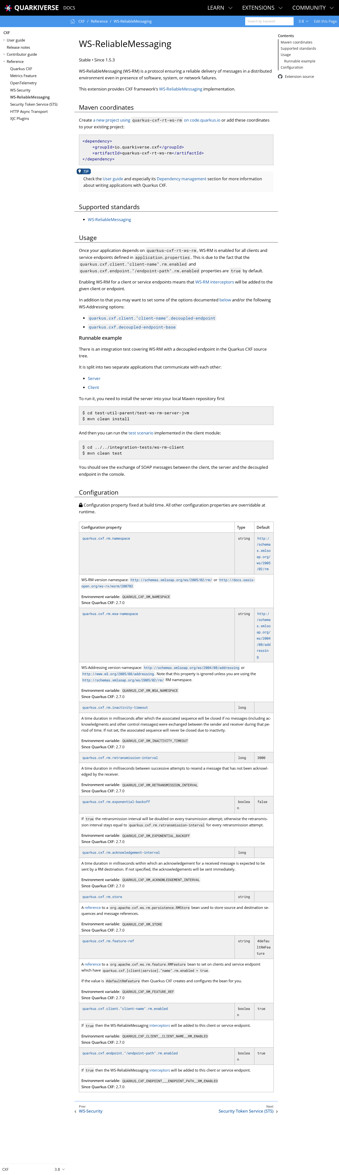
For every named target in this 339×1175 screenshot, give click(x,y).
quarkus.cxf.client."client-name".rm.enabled (125, 1008)
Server (94, 378)
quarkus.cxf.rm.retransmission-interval (120, 757)
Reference (15, 61)
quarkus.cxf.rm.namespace (106, 538)
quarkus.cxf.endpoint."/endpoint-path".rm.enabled (130, 1053)
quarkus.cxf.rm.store (102, 896)
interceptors (159, 1025)
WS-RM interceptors (214, 282)
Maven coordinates (296, 42)
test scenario (141, 433)
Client (93, 387)
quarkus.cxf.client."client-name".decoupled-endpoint (152, 318)
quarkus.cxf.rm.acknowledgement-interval (121, 852)
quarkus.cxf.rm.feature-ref (108, 941)
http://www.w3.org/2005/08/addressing (118, 673)
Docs (69, 8)
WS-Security (20, 90)
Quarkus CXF (21, 68)
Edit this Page (325, 21)
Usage (286, 54)
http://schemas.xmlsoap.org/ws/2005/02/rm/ (171, 579)
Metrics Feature (23, 76)
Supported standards (298, 48)
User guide (16, 40)
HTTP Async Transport (29, 111)
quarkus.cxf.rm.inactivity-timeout (115, 707)
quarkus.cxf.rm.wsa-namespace (110, 613)
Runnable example (299, 61)
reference (93, 907)
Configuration (292, 67)
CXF (6, 32)
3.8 (301, 21)
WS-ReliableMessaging (30, 97)
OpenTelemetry (23, 83)
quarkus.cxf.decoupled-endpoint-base (132, 326)
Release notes (18, 47)
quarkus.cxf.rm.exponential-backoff (116, 801)
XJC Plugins (19, 118)
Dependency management (181, 179)
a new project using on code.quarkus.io (156, 120)
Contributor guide (22, 54)
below (225, 300)
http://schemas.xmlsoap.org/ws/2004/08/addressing (191, 667)
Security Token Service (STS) (33, 104)
